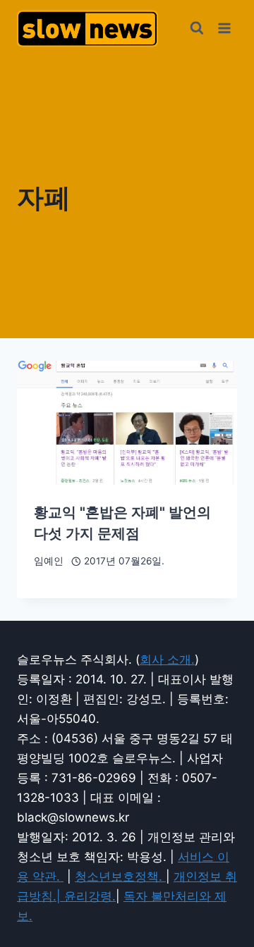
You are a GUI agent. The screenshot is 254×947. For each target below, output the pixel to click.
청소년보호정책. (120, 876)
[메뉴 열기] (224, 28)
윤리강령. (90, 896)
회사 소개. (167, 659)
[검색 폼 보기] (197, 28)
